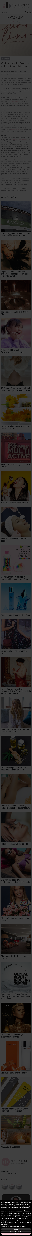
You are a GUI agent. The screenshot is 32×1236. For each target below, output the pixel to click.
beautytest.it (8, 1202)
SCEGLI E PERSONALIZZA (16, 1231)
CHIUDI (16, 1229)
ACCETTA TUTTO (16, 1233)
